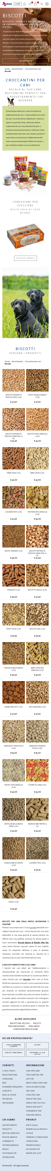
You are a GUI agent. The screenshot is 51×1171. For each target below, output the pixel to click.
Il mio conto (8, 1071)
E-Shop (17, 4)
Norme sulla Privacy (37, 1129)
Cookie (29, 1133)
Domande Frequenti (12, 1087)
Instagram (8, 1103)
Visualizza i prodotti (25, 258)
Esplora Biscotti (25, 61)
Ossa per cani (33, 1095)
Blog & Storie (9, 1095)
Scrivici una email (13, 1052)
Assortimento (17, 69)
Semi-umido (34, 1026)
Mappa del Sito (33, 1153)
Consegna (7, 1079)
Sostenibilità (9, 1153)
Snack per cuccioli (35, 1103)
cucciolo (32, 928)
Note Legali (32, 1125)
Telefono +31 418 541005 (37, 1053)
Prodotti (7, 1129)
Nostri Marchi (10, 1137)
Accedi (37, 1045)
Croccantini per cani (33, 69)
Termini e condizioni (37, 1137)
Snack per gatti (34, 1107)
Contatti (7, 1091)
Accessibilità (33, 1149)
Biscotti (8, 71)
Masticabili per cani (36, 1083)
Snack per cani (34, 1099)
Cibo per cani (33, 1071)
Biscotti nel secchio (20, 1023)
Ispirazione (8, 1157)
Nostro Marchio (11, 1133)
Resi (4, 1083)
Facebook (7, 1099)
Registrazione (9, 1075)
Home (7, 69)
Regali (5, 1149)
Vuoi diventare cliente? (13, 1045)
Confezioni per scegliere (25, 1029)
